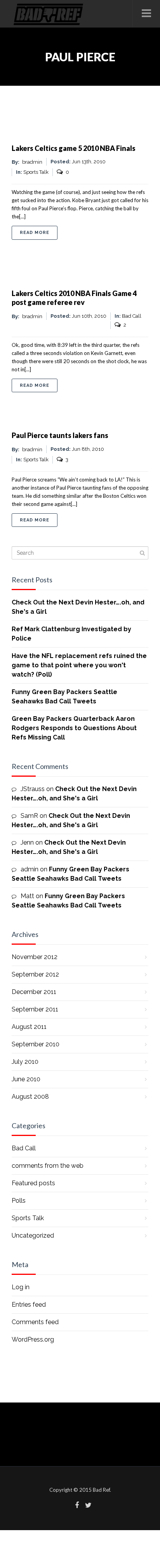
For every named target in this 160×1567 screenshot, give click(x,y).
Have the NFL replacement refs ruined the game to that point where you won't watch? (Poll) (79, 665)
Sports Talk (36, 172)
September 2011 (35, 1009)
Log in (21, 1287)
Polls (19, 1200)
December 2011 (34, 992)
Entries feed (29, 1304)
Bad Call (24, 1148)
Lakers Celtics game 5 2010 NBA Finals (74, 148)
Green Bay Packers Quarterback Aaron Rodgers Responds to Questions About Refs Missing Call (74, 728)
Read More (38, 232)
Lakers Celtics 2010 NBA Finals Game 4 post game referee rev (74, 297)
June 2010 (26, 1079)
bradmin (32, 162)
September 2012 (35, 974)
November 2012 (34, 957)
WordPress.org (33, 1339)
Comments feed (35, 1322)
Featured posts (33, 1183)
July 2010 (25, 1061)
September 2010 (35, 1044)
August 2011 (29, 1026)
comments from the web (47, 1165)
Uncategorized (33, 1235)
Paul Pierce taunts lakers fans (60, 435)
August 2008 (30, 1096)
